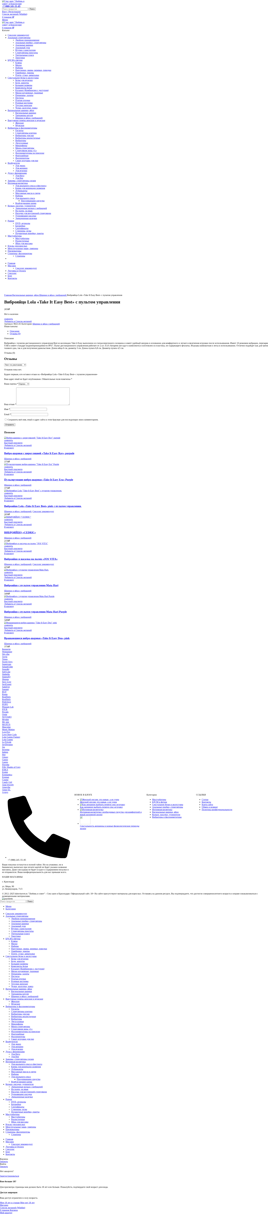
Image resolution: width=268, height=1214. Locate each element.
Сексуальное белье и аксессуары (167, 804)
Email (7, 414)
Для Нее (19, 178)
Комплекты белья (23, 88)
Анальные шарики (24, 45)
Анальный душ (22, 47)
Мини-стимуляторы (24, 148)
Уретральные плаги (24, 55)
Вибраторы (20, 140)
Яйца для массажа (24, 243)
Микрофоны (21, 145)
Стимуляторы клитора (26, 133)
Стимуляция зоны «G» (26, 150)
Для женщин (21, 168)
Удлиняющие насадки (25, 216)
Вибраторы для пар (24, 135)
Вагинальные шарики (25, 113)
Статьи (205, 799)
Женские (19, 123)
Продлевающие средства (33, 201)
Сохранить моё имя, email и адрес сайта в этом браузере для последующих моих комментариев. (53, 419)
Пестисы (19, 98)
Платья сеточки (22, 100)
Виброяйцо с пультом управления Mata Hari (31, 585)
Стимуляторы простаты (26, 52)
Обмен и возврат (210, 807)
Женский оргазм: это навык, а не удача (98, 802)
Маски (18, 65)
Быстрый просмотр (13, 443)
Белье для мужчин (24, 80)
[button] (9, 448)
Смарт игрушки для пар (26, 160)
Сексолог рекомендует (26, 268)
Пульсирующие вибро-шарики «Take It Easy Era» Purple (38, 479)
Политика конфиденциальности (217, 809)
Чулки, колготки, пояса (26, 108)
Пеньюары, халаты (24, 95)
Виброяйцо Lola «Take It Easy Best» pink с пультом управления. (43, 506)
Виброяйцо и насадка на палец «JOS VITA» (31, 558)
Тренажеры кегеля (24, 115)
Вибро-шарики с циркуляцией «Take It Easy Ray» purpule (39, 453)
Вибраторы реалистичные (27, 138)
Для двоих (20, 165)
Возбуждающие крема (25, 203)
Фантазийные (21, 155)
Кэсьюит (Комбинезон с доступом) (32, 90)
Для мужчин (21, 170)
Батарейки (20, 226)
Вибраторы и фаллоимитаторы (167, 817)
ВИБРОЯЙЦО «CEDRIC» (20, 532)
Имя (7, 409)
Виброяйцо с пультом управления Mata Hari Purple (35, 611)
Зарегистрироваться (9, 1176)
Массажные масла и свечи (27, 193)
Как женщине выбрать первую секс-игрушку (101, 807)
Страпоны (20, 256)
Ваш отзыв (10, 404)
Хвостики (20, 57)
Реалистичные (22, 241)
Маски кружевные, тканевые (29, 93)
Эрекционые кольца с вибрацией (31, 208)
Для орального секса (25, 198)
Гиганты (19, 130)
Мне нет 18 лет (27, 1202)
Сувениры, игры (23, 231)
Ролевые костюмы (24, 103)
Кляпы (18, 62)
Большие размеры (23, 85)
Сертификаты (21, 228)
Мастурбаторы (22, 238)
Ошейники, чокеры (24, 73)
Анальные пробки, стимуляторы (30, 42)
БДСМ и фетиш (159, 802)
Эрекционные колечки (26, 218)
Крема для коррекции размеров (30, 188)
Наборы (19, 68)
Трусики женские (23, 105)
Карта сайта (207, 804)
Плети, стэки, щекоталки (27, 75)
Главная (8, 295)
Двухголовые (21, 143)
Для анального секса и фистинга (30, 185)
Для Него (19, 175)
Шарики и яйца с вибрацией (29, 118)
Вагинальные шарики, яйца (25, 295)
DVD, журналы (22, 223)
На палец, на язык (24, 211)
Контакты (206, 802)
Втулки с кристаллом (25, 50)
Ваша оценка (11, 384)
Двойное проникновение (27, 40)
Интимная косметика (162, 809)
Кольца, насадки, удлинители (166, 814)
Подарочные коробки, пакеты (29, 233)
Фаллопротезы (22, 158)
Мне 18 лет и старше (10, 1202)
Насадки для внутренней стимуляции (33, 213)
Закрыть (4, 1161)
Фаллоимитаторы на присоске (29, 153)
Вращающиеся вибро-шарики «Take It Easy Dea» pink (37, 638)
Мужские (19, 125)
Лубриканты (21, 191)
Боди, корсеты (22, 83)
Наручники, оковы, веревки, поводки (33, 70)
